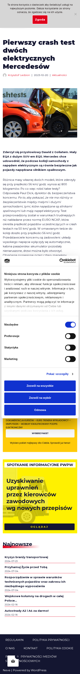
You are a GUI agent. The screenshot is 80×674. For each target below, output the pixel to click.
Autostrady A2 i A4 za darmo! (27, 610)
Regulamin (14, 640)
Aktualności (59, 75)
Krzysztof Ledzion (19, 75)
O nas (10, 648)
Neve (6, 670)
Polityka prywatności (51, 640)
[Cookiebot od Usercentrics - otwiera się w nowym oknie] (59, 260)
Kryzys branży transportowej (26, 557)
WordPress (38, 670)
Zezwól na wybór (40, 397)
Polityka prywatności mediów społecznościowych (31, 659)
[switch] (70, 336)
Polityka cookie (60, 648)
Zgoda (40, 19)
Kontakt (31, 648)
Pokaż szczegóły (58, 373)
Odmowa (40, 409)
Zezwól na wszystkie (40, 385)
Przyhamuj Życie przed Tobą (26, 567)
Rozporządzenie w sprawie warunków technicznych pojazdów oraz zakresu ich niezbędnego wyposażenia (35, 581)
